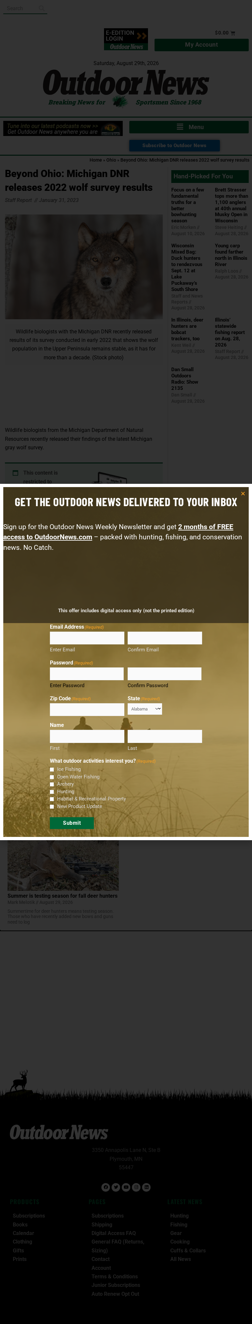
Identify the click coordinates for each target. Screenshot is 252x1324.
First (55, 748)
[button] (243, 493)
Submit (72, 823)
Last (132, 748)
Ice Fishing (69, 769)
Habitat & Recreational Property (91, 799)
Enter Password (67, 685)
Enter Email (62, 650)
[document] (126, 662)
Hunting (65, 792)
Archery (65, 784)
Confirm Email (143, 650)
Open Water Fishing (78, 777)
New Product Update (79, 806)
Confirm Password (148, 685)
